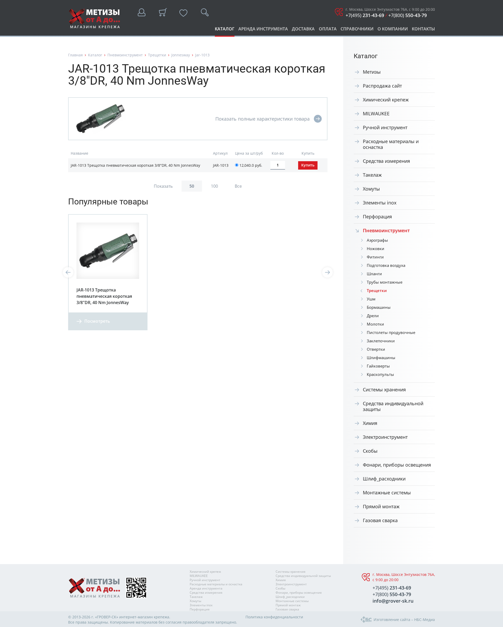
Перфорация (377, 216)
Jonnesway (180, 54)
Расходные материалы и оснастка (391, 144)
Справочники (357, 30)
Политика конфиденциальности (274, 616)
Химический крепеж (386, 99)
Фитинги (375, 257)
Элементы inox (379, 203)
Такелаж (372, 175)
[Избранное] (183, 13)
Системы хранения (384, 389)
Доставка (303, 30)
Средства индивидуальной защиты (393, 406)
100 (214, 186)
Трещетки (157, 54)
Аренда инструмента (263, 30)
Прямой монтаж (381, 506)
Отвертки (376, 349)
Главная (75, 54)
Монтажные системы (387, 492)
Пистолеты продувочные (391, 332)
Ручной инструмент (385, 127)
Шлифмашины (381, 357)
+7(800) (407, 15)
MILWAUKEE (376, 113)
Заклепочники (381, 340)
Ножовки (375, 248)
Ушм (371, 298)
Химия (370, 423)
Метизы (372, 72)
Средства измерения (386, 161)
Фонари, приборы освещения (397, 465)
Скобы (370, 451)
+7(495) (365, 15)
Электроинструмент (385, 437)
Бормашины (379, 307)
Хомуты (371, 189)
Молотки (375, 324)
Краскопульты (380, 374)
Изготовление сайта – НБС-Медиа (404, 619)
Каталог (224, 30)
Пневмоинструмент (125, 54)
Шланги (374, 273)
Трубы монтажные (384, 282)
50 (191, 186)
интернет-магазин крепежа (144, 616)
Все (238, 186)
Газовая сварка (380, 520)
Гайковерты (378, 366)
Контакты (423, 30)
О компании (393, 30)
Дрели (373, 315)
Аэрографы (377, 240)
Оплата (328, 30)
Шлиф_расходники (384, 479)
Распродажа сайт (382, 86)
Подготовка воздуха (386, 265)
